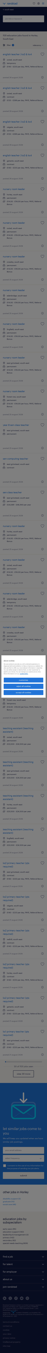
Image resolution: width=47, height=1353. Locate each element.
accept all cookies (23, 692)
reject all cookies (23, 686)
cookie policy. (24, 673)
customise (23, 680)
